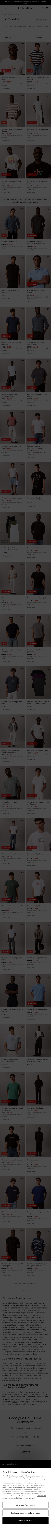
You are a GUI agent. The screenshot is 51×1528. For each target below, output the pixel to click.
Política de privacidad (25, 1498)
